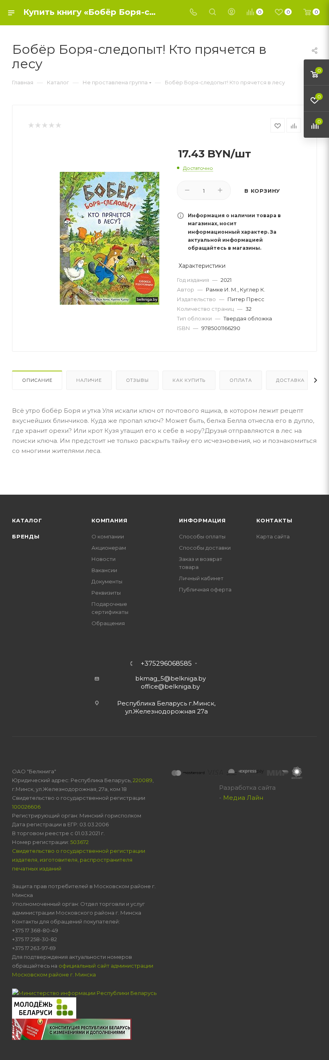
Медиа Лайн (243, 797)
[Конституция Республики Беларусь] (72, 1028)
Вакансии (104, 570)
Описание (37, 380)
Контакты (274, 520)
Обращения (108, 623)
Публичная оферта (205, 589)
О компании (107, 536)
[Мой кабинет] (231, 12)
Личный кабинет (201, 578)
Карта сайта (273, 536)
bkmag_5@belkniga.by (170, 678)
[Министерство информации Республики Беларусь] (84, 992)
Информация (202, 520)
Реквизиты (106, 592)
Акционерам (108, 547)
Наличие (89, 380)
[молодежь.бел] (44, 1007)
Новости (103, 559)
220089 (142, 780)
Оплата (240, 380)
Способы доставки (205, 547)
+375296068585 (166, 663)
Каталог (27, 520)
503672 (79, 842)
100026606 (26, 806)
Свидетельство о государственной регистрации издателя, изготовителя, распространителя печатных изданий (78, 860)
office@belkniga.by (170, 686)
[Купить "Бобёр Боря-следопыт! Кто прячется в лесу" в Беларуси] (109, 238)
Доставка (290, 380)
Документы (106, 581)
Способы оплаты (202, 536)
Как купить (189, 380)
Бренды (26, 536)
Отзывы (137, 380)
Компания (109, 520)
